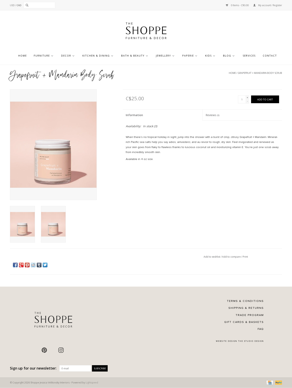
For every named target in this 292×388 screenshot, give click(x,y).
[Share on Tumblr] (39, 265)
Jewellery (163, 55)
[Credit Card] (269, 382)
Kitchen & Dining (96, 55)
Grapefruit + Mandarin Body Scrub (260, 73)
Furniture (42, 55)
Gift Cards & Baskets (244, 322)
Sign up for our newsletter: (33, 368)
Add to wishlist (212, 256)
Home (22, 55)
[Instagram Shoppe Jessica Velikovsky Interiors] (61, 350)
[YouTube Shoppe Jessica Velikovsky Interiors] (52, 350)
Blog (227, 55)
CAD (19, 5)
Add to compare (231, 256)
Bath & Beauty (133, 55)
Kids (208, 55)
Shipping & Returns (246, 308)
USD (12, 5)
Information (134, 115)
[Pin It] (27, 265)
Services (249, 55)
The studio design (251, 341)
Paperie (188, 55)
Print (245, 256)
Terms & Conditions (245, 301)
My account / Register (270, 5)
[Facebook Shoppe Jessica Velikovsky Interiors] (36, 350)
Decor (66, 55)
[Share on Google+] (21, 265)
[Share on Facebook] (15, 265)
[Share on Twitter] (45, 265)
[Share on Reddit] (33, 265)
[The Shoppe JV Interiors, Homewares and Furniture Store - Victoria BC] (146, 32)
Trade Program (250, 315)
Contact (270, 55)
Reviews (212, 115)
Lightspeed (92, 382)
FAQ (261, 329)
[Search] (27, 5)
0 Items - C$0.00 (239, 5)
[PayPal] (278, 382)
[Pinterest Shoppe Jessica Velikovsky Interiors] (44, 350)
